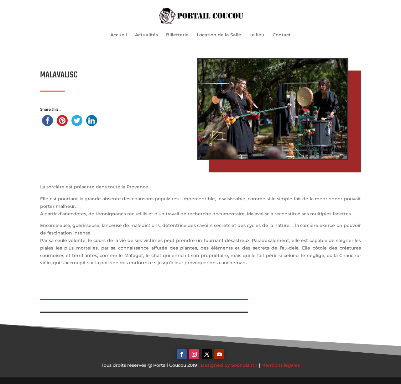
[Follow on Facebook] (182, 354)
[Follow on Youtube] (219, 354)
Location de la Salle (219, 35)
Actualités (146, 35)
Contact (282, 35)
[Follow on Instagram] (194, 354)
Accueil (118, 35)
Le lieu (256, 35)
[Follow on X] (207, 354)
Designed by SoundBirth (229, 365)
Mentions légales (280, 365)
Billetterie (177, 35)
